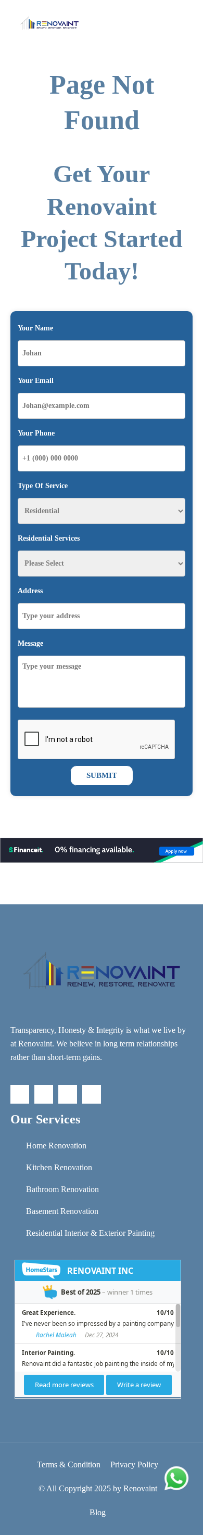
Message (30, 643)
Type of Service (43, 486)
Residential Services (49, 538)
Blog (98, 1512)
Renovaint (140, 1488)
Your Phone (36, 433)
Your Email (36, 381)
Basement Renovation (62, 1211)
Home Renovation (56, 1145)
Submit (101, 775)
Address (30, 591)
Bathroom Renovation (62, 1189)
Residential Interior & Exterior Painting (90, 1233)
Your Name (35, 328)
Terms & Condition (68, 1464)
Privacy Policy (134, 1464)
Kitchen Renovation (59, 1167)
